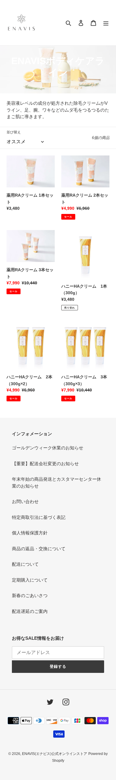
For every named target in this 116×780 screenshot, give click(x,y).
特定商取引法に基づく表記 (38, 517)
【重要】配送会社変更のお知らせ (45, 463)
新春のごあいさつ (30, 595)
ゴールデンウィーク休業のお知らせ (47, 447)
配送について (25, 564)
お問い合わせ (25, 501)
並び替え (14, 132)
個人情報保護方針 (30, 532)
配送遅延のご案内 (30, 611)
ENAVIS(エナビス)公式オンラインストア (54, 754)
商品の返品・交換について (38, 548)
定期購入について (30, 579)
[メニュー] (106, 22)
